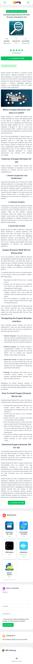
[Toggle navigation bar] (4, 2)
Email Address (6, 613)
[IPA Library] (16, 2)
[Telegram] (16, 658)
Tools (16, 11)
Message (5, 592)
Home (8, 11)
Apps (12, 11)
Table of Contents (10, 66)
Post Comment (8, 625)
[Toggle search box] (28, 2)
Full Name (5, 606)
